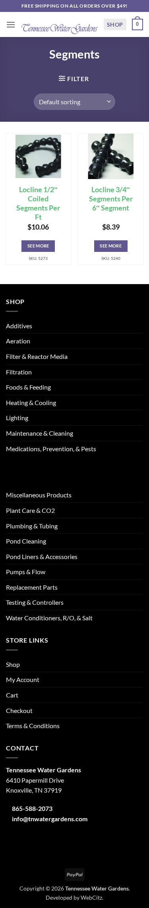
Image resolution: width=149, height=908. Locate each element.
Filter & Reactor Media (37, 356)
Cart (12, 695)
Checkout (19, 710)
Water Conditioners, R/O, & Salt (49, 618)
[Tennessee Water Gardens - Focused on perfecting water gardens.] (59, 24)
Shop (115, 24)
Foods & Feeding (28, 387)
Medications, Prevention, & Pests (51, 448)
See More (38, 245)
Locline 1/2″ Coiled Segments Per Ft (38, 203)
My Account (22, 679)
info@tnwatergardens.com (49, 818)
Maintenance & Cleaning (39, 433)
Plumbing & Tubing (32, 526)
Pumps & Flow (25, 571)
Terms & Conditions (33, 725)
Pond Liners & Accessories (41, 556)
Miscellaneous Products (39, 495)
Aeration (18, 341)
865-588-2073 (32, 808)
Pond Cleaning (26, 541)
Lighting (17, 417)
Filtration (19, 372)
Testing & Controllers (35, 602)
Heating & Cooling (31, 402)
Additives (19, 325)
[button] (10, 24)
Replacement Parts (32, 587)
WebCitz (91, 897)
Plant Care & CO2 (30, 510)
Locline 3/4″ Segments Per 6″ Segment (111, 198)
